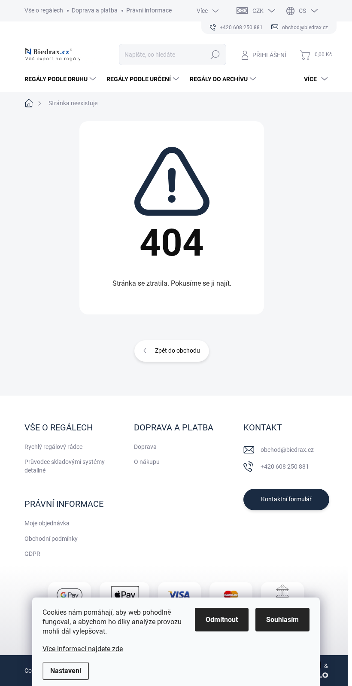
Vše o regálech (43, 10)
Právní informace (149, 10)
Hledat (215, 54)
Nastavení (65, 671)
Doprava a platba (95, 10)
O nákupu (147, 461)
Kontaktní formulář (286, 499)
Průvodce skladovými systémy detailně (64, 466)
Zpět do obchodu (177, 350)
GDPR (32, 553)
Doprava (145, 446)
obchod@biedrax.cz (287, 449)
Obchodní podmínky (51, 538)
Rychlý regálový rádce (53, 446)
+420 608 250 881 (285, 466)
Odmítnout (222, 620)
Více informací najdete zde (82, 649)
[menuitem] (61, 79)
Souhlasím (282, 620)
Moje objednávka (47, 523)
